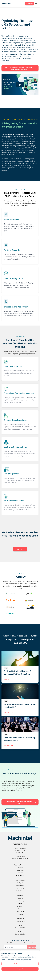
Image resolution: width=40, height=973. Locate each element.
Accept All (20, 969)
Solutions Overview (20, 865)
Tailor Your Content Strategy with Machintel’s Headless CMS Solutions (19, 68)
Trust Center (20, 911)
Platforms (20, 873)
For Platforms (20, 888)
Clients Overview (20, 880)
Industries (20, 896)
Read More (7, 679)
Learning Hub (20, 901)
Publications (20, 875)
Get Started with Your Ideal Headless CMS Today (19, 802)
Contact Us (29, 3)
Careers (20, 903)
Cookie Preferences (20, 964)
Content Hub (20, 898)
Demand (20, 867)
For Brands (20, 883)
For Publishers (20, 891)
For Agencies (20, 885)
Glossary (20, 909)
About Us (20, 906)
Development (20, 870)
